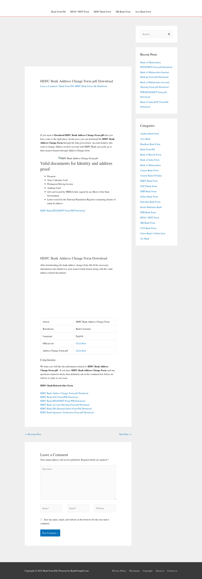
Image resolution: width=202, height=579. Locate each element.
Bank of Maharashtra (150, 165)
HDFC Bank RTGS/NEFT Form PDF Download (62, 210)
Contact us (172, 570)
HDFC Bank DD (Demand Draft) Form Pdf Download (66, 408)
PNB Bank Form (148, 212)
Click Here (81, 343)
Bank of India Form (149, 159)
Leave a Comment (48, 86)
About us (159, 570)
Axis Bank (145, 138)
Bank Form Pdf (58, 11)
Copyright (148, 570)
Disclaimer (134, 570)
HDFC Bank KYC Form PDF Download (59, 397)
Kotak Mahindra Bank (151, 207)
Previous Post (33, 434)
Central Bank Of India (151, 175)
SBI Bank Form (123, 11)
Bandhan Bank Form (150, 144)
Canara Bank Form (149, 170)
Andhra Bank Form (149, 133)
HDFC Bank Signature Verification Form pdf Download (67, 412)
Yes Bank (144, 238)
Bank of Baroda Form (150, 154)
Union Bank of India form (152, 233)
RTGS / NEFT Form (79, 11)
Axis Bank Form (143, 11)
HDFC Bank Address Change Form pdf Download (64, 393)
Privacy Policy (119, 570)
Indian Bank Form (149, 196)
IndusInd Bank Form (150, 201)
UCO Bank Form (148, 228)
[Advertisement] (78, 46)
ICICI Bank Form (148, 186)
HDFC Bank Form (102, 11)
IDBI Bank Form (148, 191)
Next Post (125, 434)
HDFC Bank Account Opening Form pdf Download (64, 404)
